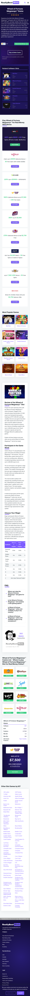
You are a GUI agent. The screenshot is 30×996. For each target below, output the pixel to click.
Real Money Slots (6, 937)
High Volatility (23, 738)
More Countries (6, 965)
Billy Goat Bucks (19, 821)
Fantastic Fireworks (17, 906)
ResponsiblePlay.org (23, 918)
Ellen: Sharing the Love (7, 897)
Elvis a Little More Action (19, 900)
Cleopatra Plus (19, 852)
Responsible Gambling (7, 978)
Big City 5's (18, 819)
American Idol (7, 796)
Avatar (5, 800)
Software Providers (6, 940)
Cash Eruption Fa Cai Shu (19, 840)
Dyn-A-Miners (7, 888)
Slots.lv (21, 712)
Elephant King (18, 890)
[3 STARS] (15, 15)
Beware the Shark (18, 816)
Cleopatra (6, 850)
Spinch (21, 688)
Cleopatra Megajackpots (7, 853)
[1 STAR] (12, 15)
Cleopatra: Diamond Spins (19, 845)
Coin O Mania (18, 856)
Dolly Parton (18, 875)
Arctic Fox (6, 798)
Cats (16, 842)
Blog (3, 944)
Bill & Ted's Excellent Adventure (6, 822)
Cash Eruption (7, 839)
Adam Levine (18, 794)
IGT (26, 726)
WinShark (8, 675)
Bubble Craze (18, 831)
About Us (4, 974)
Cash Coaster (18, 835)
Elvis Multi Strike (7, 903)
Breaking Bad (18, 828)
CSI (16, 862)
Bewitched (6, 819)
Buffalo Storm (6, 833)
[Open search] (25, 3)
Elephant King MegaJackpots (7, 893)
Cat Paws (6, 842)
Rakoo (8, 700)
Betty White (6, 812)
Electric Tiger (6, 890)
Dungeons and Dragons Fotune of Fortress (7, 884)
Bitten (4, 826)
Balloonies (18, 804)
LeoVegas (21, 675)
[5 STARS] (18, 15)
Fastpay (8, 688)
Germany (4, 963)
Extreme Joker (7, 905)
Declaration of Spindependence (19, 870)
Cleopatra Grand (19, 848)
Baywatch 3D (6, 809)
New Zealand (5, 961)
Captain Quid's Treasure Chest (7, 836)
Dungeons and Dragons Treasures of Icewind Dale (19, 884)
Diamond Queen (19, 873)
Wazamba (8, 712)
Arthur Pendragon (19, 798)
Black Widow (18, 826)
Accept (20, 993)
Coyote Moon (18, 860)
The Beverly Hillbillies (6, 816)
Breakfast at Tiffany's (6, 828)
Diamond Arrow (7, 873)
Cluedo (5, 856)
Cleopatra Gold (7, 848)
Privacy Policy (5, 982)
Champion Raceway (6, 845)
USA (3, 954)
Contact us (4, 976)
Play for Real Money (21, 44)
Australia (4, 959)
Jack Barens (21, 634)
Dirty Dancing (7, 875)
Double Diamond (7, 877)
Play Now (15, 144)
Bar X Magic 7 (18, 807)
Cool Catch (18, 858)
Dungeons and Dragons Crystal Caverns (19, 879)
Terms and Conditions (7, 980)
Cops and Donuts (8, 860)
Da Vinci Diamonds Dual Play (19, 866)
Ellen (16, 893)
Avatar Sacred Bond (18, 801)
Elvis (4, 900)
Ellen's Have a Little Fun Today (19, 897)
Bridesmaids (6, 831)
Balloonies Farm (7, 807)
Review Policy (5, 985)
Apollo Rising (18, 796)
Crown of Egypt (7, 862)
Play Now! (15, 772)
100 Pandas (18, 792)
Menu (28, 2)
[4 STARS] (16, 15)
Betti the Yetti (18, 809)
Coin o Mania (6, 858)
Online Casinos (5, 942)
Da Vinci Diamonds (6, 865)
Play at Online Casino (15, 52)
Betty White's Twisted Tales (18, 812)
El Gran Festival (19, 888)
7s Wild (5, 794)
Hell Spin (21, 700)
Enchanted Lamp (19, 903)
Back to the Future (6, 804)
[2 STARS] (13, 15)
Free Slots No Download (8, 935)
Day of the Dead (7, 869)
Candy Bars (18, 833)
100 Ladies (6, 792)
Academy (4, 946)
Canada (4, 957)
